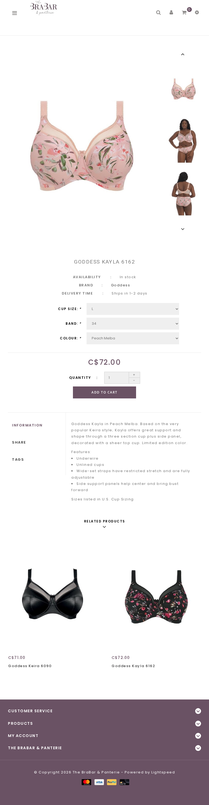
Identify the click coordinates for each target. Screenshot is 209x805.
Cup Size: (69, 308)
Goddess (120, 285)
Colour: (70, 338)
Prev (183, 54)
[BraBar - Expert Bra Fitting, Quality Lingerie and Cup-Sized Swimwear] (44, 8)
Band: (73, 323)
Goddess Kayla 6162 (133, 665)
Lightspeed (163, 772)
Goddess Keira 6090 (30, 665)
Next (183, 229)
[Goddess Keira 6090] (52, 593)
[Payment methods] (86, 781)
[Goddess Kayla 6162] (156, 593)
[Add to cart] (13, 675)
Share (19, 442)
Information (27, 425)
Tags (18, 459)
